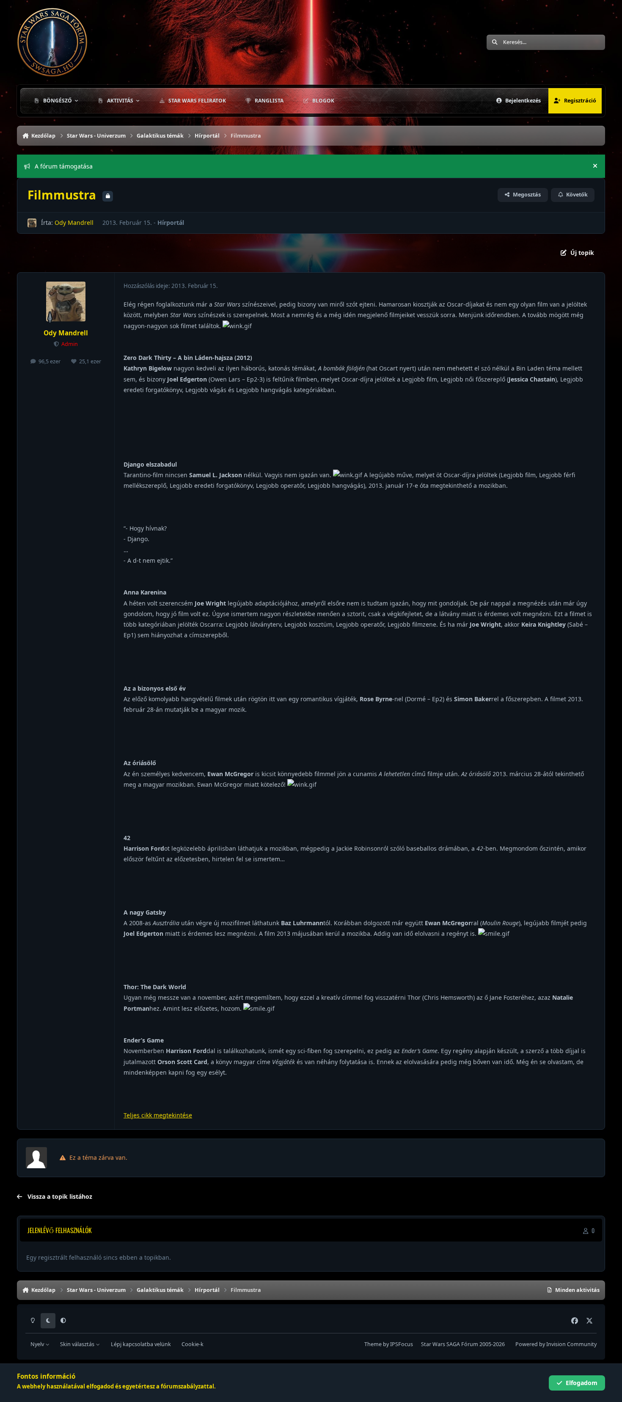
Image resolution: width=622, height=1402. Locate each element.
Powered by (556, 1344)
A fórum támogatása (64, 166)
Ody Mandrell (74, 222)
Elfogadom (581, 1383)
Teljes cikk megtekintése (158, 1115)
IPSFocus (401, 1344)
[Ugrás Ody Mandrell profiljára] (32, 222)
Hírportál (170, 222)
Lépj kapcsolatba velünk (141, 1344)
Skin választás (78, 1344)
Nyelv (37, 1344)
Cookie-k (193, 1344)
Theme (373, 1344)
